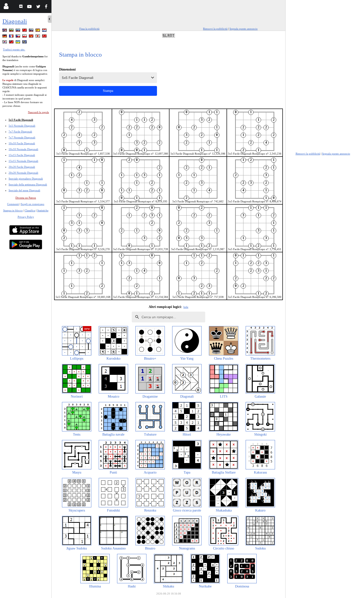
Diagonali (14, 21)
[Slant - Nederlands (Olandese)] (45, 31)
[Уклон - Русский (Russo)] (18, 31)
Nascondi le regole (38, 112)
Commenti (13, 204)
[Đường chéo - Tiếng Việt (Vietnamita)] (31, 37)
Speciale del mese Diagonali (24, 190)
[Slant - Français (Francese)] (11, 37)
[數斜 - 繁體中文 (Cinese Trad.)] (11, 42)
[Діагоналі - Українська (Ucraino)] (18, 42)
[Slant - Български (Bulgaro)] (11, 31)
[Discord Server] (21, 7)
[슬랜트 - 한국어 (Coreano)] (5, 42)
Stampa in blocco (13, 210)
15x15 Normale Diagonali (23, 160)
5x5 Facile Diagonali (21, 119)
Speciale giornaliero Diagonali (26, 178)
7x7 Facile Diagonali (20, 131)
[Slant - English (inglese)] (5, 31)
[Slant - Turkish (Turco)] (45, 37)
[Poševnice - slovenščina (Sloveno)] (31, 31)
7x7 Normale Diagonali (22, 137)
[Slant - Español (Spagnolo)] (38, 31)
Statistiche (42, 210)
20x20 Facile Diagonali (22, 166)
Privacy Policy (26, 216)
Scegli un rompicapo (32, 204)
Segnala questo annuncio (243, 28)
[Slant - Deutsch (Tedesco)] (5, 37)
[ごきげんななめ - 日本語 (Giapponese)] (38, 37)
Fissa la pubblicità (89, 28)
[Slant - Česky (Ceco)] (18, 37)
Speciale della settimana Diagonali (28, 184)
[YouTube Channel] (30, 7)
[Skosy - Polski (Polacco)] (25, 37)
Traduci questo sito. (14, 49)
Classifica (30, 210)
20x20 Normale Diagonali (23, 172)
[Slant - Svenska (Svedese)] (25, 42)
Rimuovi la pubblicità (215, 28)
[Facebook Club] (47, 7)
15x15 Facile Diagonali (22, 155)
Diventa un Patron (25, 197)
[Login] (6, 7)
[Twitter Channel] (38, 7)
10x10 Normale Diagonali (23, 149)
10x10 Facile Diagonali (22, 143)
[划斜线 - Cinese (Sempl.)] (25, 31)
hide (185, 306)
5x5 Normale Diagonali (22, 125)
